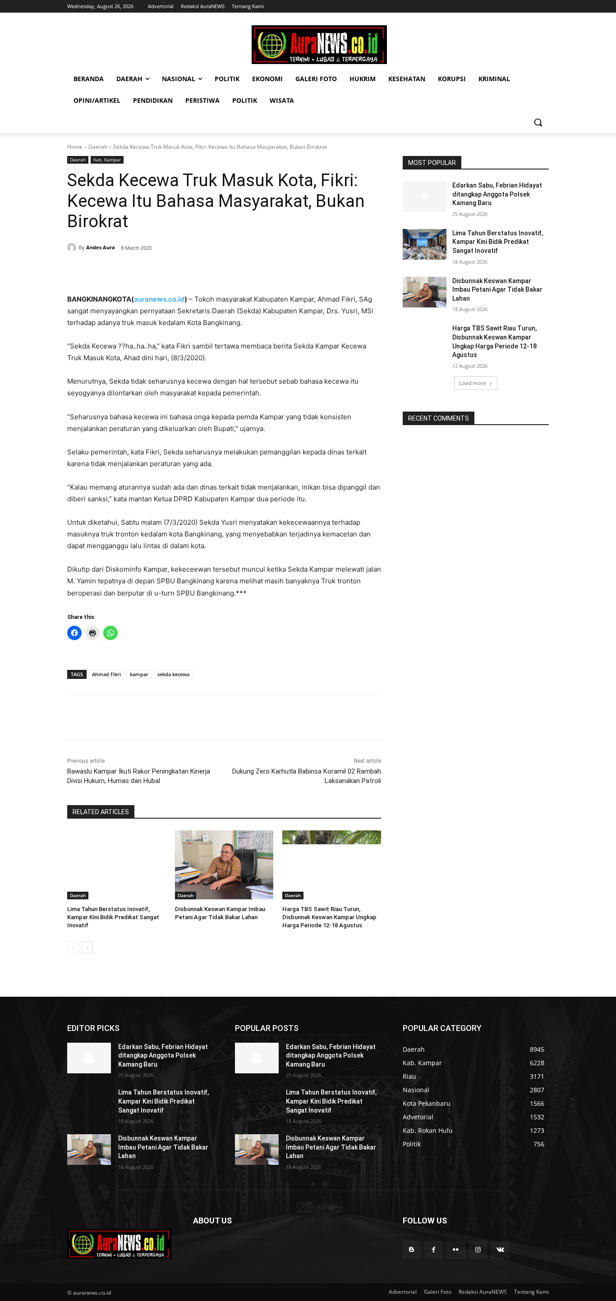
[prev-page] (72, 947)
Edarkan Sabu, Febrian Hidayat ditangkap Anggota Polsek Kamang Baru (497, 194)
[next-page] (87, 947)
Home (75, 147)
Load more (472, 383)
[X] (150, 271)
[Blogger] (411, 1250)
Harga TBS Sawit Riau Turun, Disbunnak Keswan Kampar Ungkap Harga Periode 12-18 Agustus (329, 917)
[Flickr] (455, 1250)
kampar (139, 674)
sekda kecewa (173, 674)
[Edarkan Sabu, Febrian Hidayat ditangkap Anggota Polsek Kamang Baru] (424, 196)
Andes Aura (100, 247)
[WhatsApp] (192, 271)
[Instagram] (478, 1250)
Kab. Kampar (107, 159)
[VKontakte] (500, 1250)
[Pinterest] (171, 271)
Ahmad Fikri (106, 674)
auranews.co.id (159, 299)
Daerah (97, 147)
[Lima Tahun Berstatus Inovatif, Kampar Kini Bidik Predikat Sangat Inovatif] (116, 864)
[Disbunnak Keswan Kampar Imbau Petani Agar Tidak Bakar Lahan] (224, 864)
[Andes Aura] (73, 247)
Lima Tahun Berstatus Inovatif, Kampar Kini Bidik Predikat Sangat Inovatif (113, 917)
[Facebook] (129, 271)
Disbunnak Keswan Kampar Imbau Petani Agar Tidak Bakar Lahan (497, 289)
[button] (538, 122)
